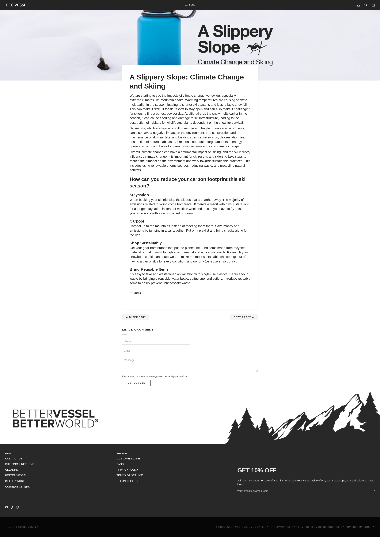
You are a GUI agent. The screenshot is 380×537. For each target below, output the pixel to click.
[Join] (372, 490)
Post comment (136, 382)
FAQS (120, 464)
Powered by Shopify (360, 527)
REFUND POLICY (127, 481)
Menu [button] (9, 453)
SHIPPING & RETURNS (19, 464)
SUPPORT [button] (123, 453)
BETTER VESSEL (16, 475)
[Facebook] (6, 507)
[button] (190, 5)
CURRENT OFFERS (17, 486)
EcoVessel (226, 527)
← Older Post (136, 317)
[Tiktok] (12, 507)
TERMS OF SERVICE (130, 475)
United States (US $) (22, 527)
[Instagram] (17, 507)
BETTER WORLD (15, 481)
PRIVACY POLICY (128, 469)
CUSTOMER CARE (128, 458)
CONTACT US (13, 458)
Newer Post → (244, 317)
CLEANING (12, 469)
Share (137, 292)
